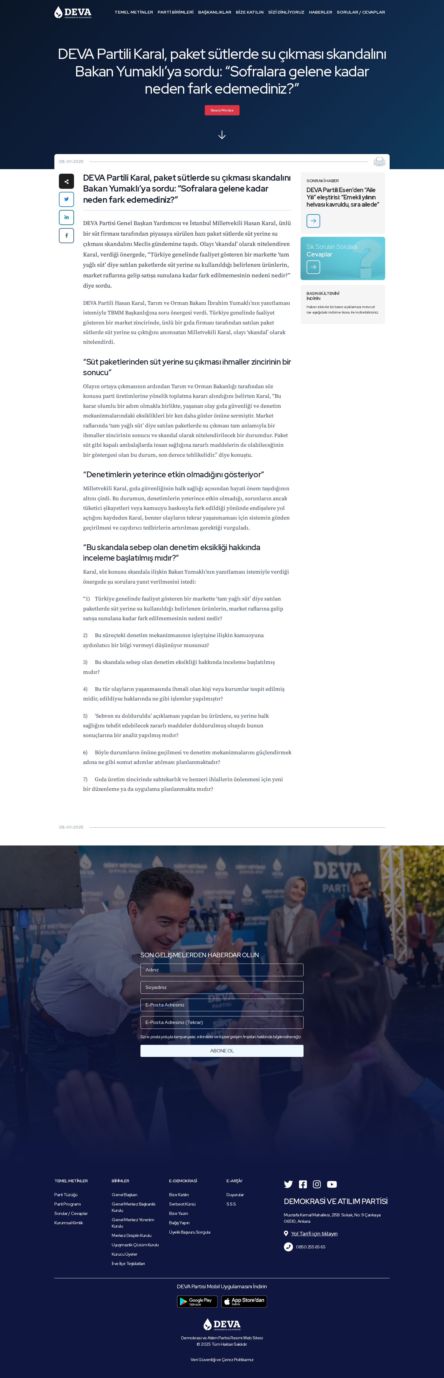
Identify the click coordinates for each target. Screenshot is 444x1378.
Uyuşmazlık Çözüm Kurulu (135, 1245)
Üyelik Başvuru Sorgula (189, 1232)
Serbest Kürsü (182, 1204)
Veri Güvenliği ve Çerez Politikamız (222, 1359)
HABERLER (320, 12)
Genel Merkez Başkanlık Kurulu (133, 1207)
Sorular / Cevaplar (71, 1213)
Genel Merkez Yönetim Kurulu (133, 1223)
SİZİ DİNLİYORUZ (286, 12)
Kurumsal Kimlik (68, 1222)
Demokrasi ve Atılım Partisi (72, 12)
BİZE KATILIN (250, 12)
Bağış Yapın (179, 1222)
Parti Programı (67, 1204)
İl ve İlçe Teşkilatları (128, 1263)
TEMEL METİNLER (133, 12)
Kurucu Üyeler (124, 1254)
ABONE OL (222, 1051)
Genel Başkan (124, 1194)
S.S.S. (231, 1204)
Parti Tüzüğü (65, 1194)
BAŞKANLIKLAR (214, 12)
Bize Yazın (178, 1213)
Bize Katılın (179, 1194)
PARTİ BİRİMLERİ (176, 12)
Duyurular (235, 1194)
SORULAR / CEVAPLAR (361, 12)
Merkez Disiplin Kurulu (131, 1235)
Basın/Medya (222, 110)
